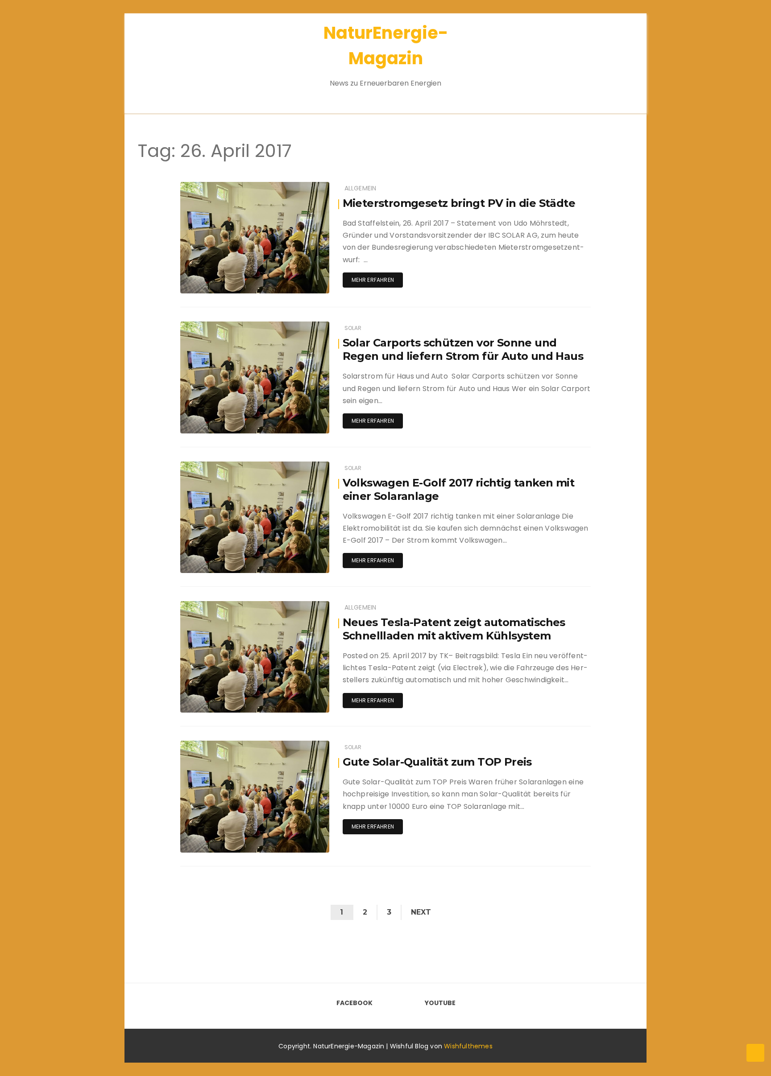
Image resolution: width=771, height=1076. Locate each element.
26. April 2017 (301, 186)
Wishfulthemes (468, 1046)
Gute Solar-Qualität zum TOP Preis (437, 761)
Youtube (440, 1002)
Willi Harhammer (230, 187)
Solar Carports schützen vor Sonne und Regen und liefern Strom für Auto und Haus (463, 349)
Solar (353, 328)
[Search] (612, 58)
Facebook (354, 1002)
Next (421, 912)
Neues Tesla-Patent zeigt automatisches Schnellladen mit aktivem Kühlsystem (454, 629)
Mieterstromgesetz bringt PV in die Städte (459, 203)
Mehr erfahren (373, 280)
